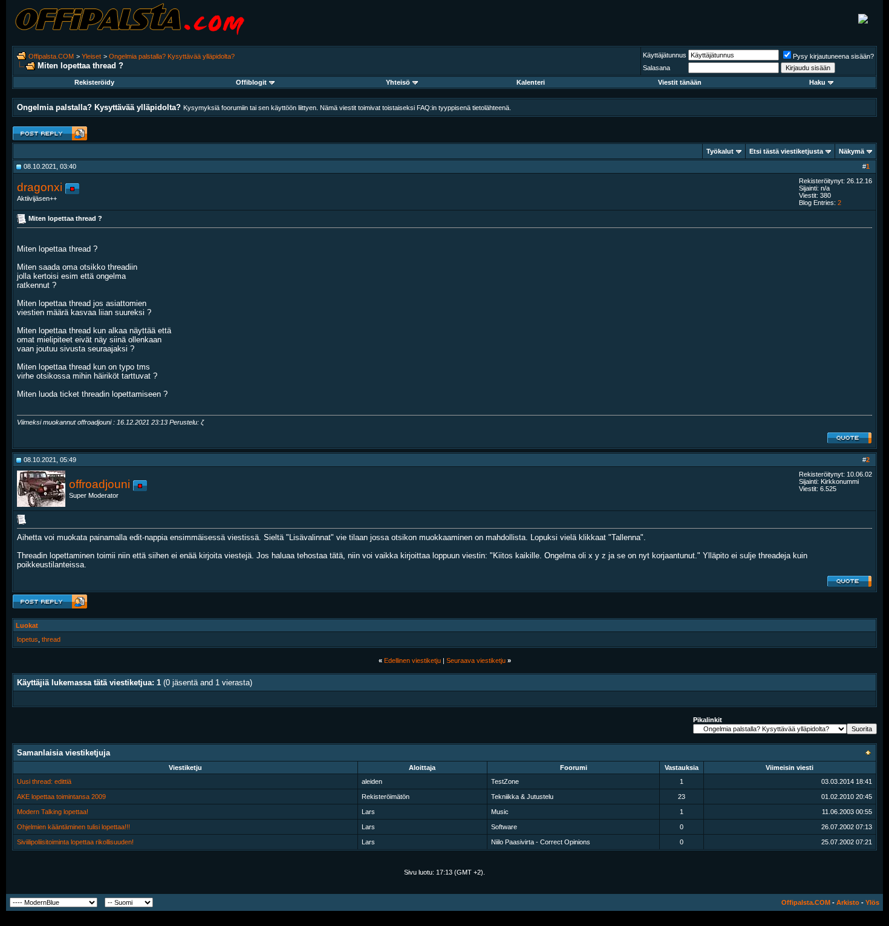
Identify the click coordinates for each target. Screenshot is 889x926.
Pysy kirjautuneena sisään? (833, 56)
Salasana (656, 67)
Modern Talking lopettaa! (52, 811)
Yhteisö (398, 82)
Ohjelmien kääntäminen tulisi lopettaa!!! (73, 826)
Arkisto (847, 902)
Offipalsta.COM (51, 56)
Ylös (872, 902)
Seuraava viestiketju (476, 660)
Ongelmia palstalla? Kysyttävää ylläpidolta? (172, 56)
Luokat (27, 625)
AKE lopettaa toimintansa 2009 (61, 796)
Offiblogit (251, 82)
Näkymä (851, 151)
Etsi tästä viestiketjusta (786, 151)
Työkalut (720, 151)
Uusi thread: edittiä (44, 781)
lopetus (27, 639)
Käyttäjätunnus (664, 55)
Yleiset (91, 56)
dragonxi (39, 187)
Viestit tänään (680, 82)
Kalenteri (530, 82)
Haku (817, 82)
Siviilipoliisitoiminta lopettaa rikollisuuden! (75, 842)
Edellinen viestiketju (412, 660)
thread (51, 639)
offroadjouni (99, 484)
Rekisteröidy (94, 82)
